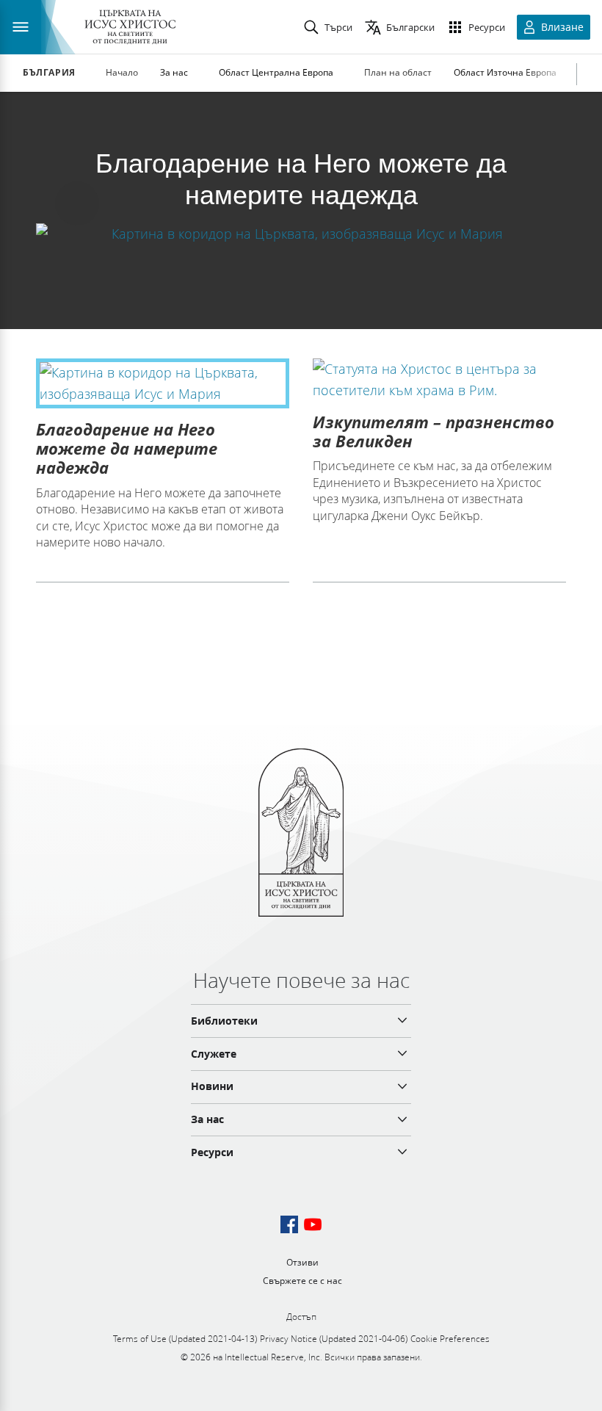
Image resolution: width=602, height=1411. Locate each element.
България (49, 73)
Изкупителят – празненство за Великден (433, 431)
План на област (398, 72)
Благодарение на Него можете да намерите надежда (126, 448)
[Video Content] (301, 233)
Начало (122, 72)
